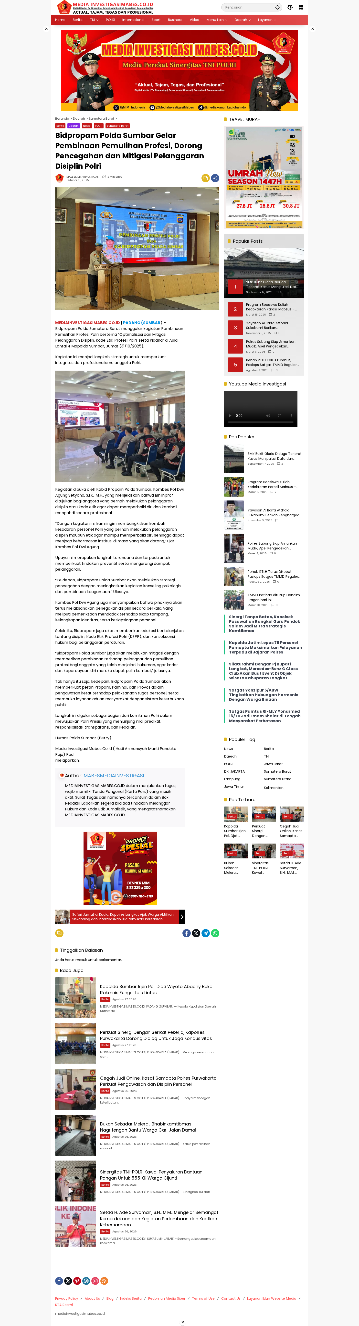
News (87, 126)
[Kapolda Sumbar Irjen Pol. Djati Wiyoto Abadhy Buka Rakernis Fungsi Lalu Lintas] (75, 997)
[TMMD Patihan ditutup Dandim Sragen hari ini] (234, 600)
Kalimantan (274, 787)
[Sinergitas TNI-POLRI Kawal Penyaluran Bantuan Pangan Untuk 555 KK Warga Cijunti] (75, 1181)
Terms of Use (203, 1298)
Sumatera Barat (117, 126)
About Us (92, 1298)
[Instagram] (95, 1281)
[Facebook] (186, 933)
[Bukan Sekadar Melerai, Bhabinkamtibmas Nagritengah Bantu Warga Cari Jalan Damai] (75, 1135)
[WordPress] (86, 1281)
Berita (60, 126)
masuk (81, 959)
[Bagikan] (215, 178)
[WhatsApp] (215, 933)
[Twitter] (196, 933)
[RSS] (104, 1281)
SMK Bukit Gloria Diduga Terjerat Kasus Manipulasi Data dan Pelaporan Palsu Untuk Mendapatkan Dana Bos (275, 456)
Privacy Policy (66, 1298)
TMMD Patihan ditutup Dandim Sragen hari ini (274, 597)
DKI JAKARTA (234, 771)
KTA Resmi (64, 1304)
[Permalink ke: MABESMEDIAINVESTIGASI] (60, 178)
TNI (266, 756)
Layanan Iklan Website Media (271, 1298)
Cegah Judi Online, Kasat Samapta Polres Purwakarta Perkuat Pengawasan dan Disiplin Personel (158, 1081)
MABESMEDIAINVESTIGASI (82, 176)
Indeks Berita (131, 1298)
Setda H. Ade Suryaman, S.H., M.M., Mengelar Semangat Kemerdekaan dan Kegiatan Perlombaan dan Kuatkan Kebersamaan (159, 1218)
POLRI (98, 126)
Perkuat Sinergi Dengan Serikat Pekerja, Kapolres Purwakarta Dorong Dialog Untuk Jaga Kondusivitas (156, 1035)
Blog (110, 1298)
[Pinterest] (77, 1281)
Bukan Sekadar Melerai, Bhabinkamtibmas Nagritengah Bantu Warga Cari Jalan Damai (148, 1127)
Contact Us (231, 1298)
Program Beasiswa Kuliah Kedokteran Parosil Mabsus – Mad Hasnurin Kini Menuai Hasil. (272, 307)
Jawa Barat (273, 763)
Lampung (232, 779)
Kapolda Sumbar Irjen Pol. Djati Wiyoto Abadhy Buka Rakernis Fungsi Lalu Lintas (156, 989)
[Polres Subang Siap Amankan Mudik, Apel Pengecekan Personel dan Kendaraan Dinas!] (234, 548)
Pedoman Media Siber (166, 1298)
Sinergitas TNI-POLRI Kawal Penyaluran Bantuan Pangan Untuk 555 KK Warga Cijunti (151, 1175)
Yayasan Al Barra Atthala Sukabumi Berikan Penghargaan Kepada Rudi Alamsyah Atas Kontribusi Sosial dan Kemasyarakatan (273, 325)
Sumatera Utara (277, 779)
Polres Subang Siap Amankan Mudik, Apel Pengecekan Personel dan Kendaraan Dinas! (272, 344)
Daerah (74, 126)
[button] (277, 7)
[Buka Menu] (301, 7)
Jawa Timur (234, 786)
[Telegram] (205, 933)
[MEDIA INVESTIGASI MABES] (106, 7)
